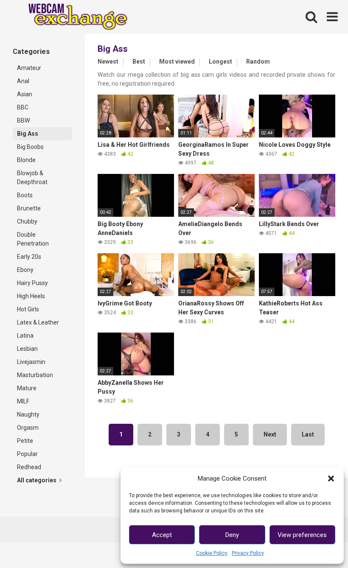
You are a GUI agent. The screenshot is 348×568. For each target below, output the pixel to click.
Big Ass (27, 133)
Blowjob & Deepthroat (32, 177)
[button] (331, 478)
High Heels (31, 296)
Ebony (25, 269)
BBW (23, 120)
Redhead (29, 467)
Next (270, 434)
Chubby (27, 221)
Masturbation (35, 375)
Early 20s (29, 256)
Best (138, 61)
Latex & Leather (38, 322)
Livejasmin (31, 361)
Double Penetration (33, 239)
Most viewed (177, 61)
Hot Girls (28, 309)
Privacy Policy (248, 553)
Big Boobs (30, 146)
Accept (162, 535)
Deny (232, 535)
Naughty (28, 414)
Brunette (29, 208)
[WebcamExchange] (73, 17)
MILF (23, 401)
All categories (37, 480)
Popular (27, 453)
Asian (24, 94)
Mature (26, 388)
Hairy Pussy (32, 283)
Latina (25, 335)
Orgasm (28, 427)
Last (308, 434)
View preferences (302, 535)
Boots (25, 195)
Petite (25, 440)
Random (258, 61)
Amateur (29, 67)
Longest (220, 61)
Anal (23, 81)
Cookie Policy (211, 553)
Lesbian (27, 348)
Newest (108, 61)
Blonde (26, 160)
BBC (22, 107)
